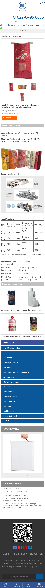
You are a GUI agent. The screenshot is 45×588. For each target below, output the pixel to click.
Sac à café (7, 358)
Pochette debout (10, 397)
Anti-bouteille (8, 411)
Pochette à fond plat (11, 363)
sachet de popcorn (37, 31)
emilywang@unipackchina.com (30, 25)
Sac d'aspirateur (10, 401)
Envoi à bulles (9, 353)
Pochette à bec (9, 392)
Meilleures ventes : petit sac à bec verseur (16, 336)
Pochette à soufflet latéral (13, 387)
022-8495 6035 (30, 17)
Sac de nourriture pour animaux (16, 372)
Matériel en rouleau (11, 382)
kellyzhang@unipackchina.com (19, 498)
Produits (25, 31)
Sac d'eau (7, 406)
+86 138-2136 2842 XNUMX (19, 492)
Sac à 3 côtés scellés (11, 348)
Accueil (18, 31)
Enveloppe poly (22, 475)
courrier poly (8, 377)
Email (28, 587)
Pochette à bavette (10, 416)
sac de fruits (8, 367)
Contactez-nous (9, 118)
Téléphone (17, 587)
